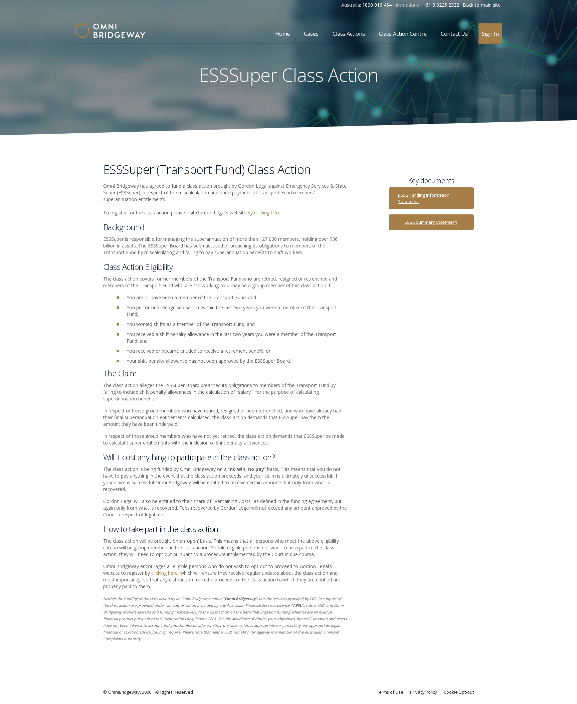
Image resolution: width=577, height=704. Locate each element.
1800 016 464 (377, 5)
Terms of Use (390, 692)
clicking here (267, 212)
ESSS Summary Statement (431, 222)
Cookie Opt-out (459, 692)
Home (282, 33)
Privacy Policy (423, 692)
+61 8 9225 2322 (441, 5)
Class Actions (349, 33)
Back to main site (482, 5)
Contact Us (454, 33)
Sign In (490, 33)
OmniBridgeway (124, 692)
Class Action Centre (403, 33)
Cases (311, 33)
